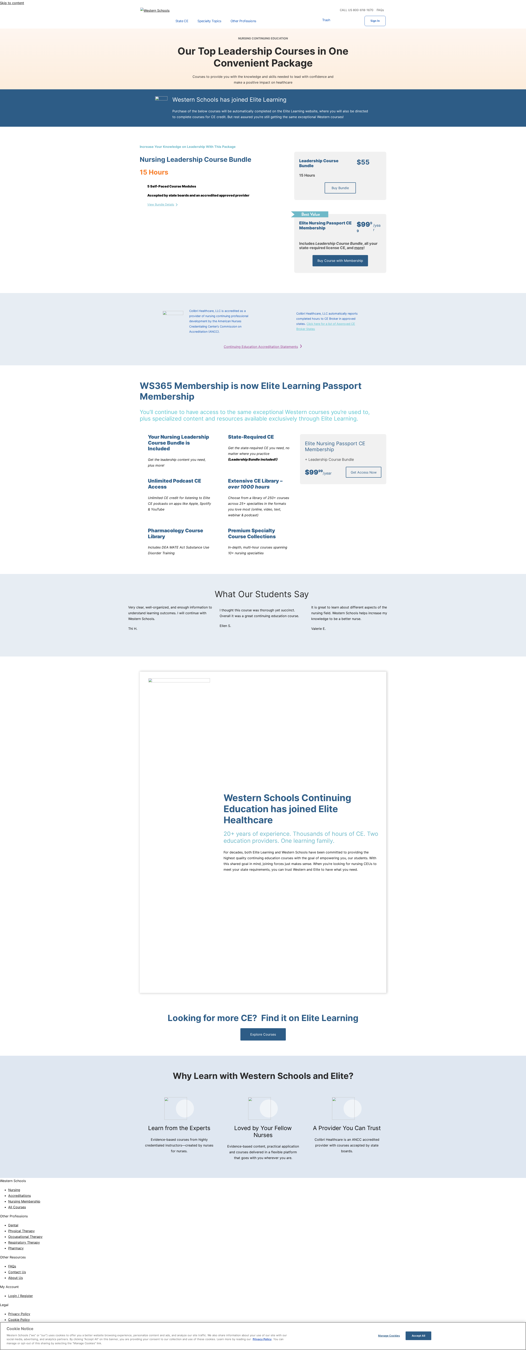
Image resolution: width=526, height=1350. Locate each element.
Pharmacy (16, 1248)
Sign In (375, 20)
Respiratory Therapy (24, 1242)
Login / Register (20, 1296)
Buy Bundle (340, 188)
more (358, 248)
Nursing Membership (24, 1201)
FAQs (380, 10)
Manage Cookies (389, 1335)
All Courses (17, 1207)
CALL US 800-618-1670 (356, 10)
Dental (13, 1225)
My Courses (351, 21)
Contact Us (17, 1272)
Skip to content (12, 3)
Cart (338, 21)
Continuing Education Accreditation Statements (261, 347)
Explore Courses (263, 1034)
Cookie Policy (19, 1320)
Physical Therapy (21, 1231)
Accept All (418, 1335)
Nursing (14, 1190)
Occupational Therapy (25, 1237)
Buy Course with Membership (340, 261)
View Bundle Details (160, 204)
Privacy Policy (19, 1314)
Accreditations (19, 1196)
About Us (15, 1278)
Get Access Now (364, 472)
